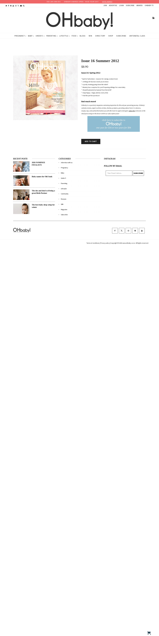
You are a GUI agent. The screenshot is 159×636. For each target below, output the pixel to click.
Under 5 (39, 36)
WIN (90, 36)
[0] (149, 633)
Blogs (82, 36)
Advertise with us (66, 162)
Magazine (64, 209)
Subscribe (130, 5)
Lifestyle (63, 36)
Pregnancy (19, 36)
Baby (30, 36)
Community (64, 194)
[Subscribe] (113, 124)
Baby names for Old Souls (42, 177)
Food (74, 36)
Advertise (113, 5)
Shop (110, 36)
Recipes (63, 199)
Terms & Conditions (93, 243)
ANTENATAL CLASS (137, 36)
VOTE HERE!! (107, 2)
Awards (139, 5)
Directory (100, 36)
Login (121, 5)
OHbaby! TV (149, 5)
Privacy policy (105, 243)
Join (105, 5)
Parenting (51, 36)
